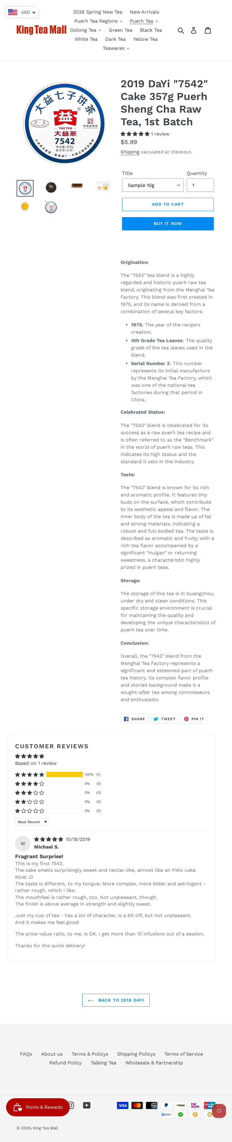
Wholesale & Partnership (154, 1063)
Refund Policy (65, 1063)
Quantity (197, 173)
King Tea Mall (45, 1128)
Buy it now (168, 223)
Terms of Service (183, 1054)
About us (52, 1054)
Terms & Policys (90, 1054)
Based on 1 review (35, 763)
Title (127, 173)
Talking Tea (103, 1063)
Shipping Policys (136, 1054)
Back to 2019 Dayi (120, 1000)
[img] (49, 839)
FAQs (26, 1054)
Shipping (130, 152)
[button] (136, 134)
